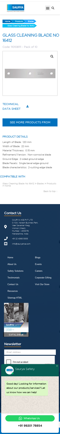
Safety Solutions (16, 271)
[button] (47, 8)
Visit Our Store (42, 284)
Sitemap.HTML (15, 297)
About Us (12, 264)
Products (19, 21)
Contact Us (13, 284)
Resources (13, 291)
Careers (38, 271)
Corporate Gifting (43, 277)
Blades (31, 21)
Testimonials (14, 277)
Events (38, 264)
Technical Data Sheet (11, 106)
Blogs (37, 257)
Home (7, 21)
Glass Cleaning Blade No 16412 (21, 26)
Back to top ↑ (51, 191)
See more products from (30, 122)
